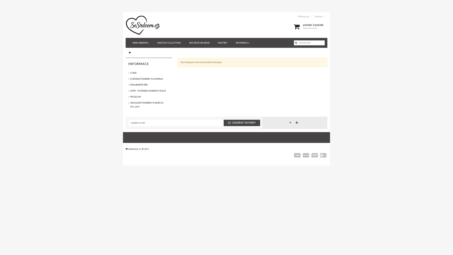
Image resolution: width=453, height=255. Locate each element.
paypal (306, 155)
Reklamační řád (139, 85)
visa (297, 155)
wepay (323, 155)
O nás (133, 73)
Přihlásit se (303, 16)
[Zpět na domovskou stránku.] (130, 52)
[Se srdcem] (143, 25)
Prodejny (135, 97)
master (314, 155)
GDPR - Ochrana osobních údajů (148, 91)
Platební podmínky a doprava (146, 79)
